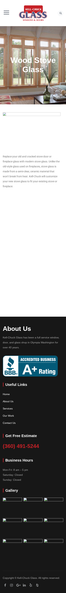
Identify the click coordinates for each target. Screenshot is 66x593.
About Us (8, 401)
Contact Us (9, 422)
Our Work (8, 415)
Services (8, 408)
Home (6, 394)
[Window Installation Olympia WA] (33, 13)
